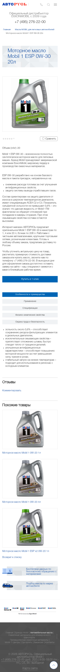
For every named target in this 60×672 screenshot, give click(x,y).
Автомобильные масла (41, 633)
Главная (9, 633)
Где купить (27, 643)
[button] (48, 4)
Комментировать (11, 391)
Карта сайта (30, 668)
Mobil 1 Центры (12, 643)
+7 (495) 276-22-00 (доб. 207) (19, 659)
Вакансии (38, 643)
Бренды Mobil (21, 633)
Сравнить (50, 139)
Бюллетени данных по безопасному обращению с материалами (41, 571)
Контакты (49, 643)
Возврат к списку (12, 557)
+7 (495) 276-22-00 (30, 22)
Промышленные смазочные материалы (29, 640)
